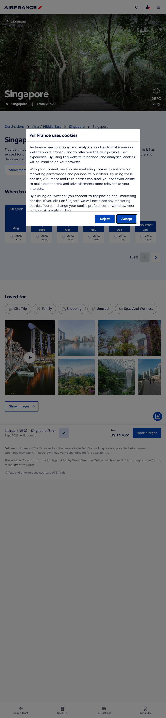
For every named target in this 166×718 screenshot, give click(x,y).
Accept (126, 219)
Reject (105, 219)
